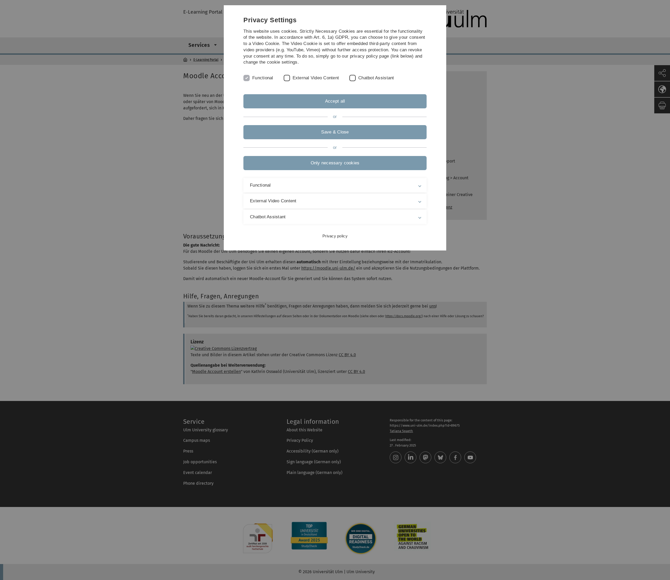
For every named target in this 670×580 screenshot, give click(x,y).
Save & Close (335, 132)
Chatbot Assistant (376, 77)
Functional (262, 77)
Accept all (335, 101)
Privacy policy (335, 236)
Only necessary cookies (335, 162)
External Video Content (316, 77)
